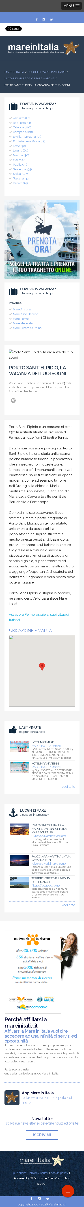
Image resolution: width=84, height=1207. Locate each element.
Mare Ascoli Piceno (25, 314)
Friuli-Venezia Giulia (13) (29, 141)
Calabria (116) (22, 127)
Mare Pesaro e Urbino (27, 328)
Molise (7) (19, 160)
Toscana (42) (21, 178)
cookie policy (59, 1173)
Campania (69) (23, 132)
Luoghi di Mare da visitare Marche (29, 78)
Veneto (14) (20, 183)
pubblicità (19, 1173)
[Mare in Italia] (42, 54)
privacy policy (38, 1173)
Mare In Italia (14, 72)
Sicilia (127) (20, 173)
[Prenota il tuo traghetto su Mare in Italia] (42, 280)
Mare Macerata (23, 323)
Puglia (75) (20, 164)
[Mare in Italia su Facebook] (37, 19)
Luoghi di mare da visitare (46, 72)
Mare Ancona (22, 309)
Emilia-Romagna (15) (27, 136)
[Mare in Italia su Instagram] (44, 19)
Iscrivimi (42, 1135)
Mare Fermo (21, 318)
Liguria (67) (20, 150)
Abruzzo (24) (21, 118)
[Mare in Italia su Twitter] (51, 19)
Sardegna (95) (22, 169)
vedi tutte (68, 786)
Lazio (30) (19, 146)
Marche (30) (21, 155)
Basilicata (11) (22, 122)
